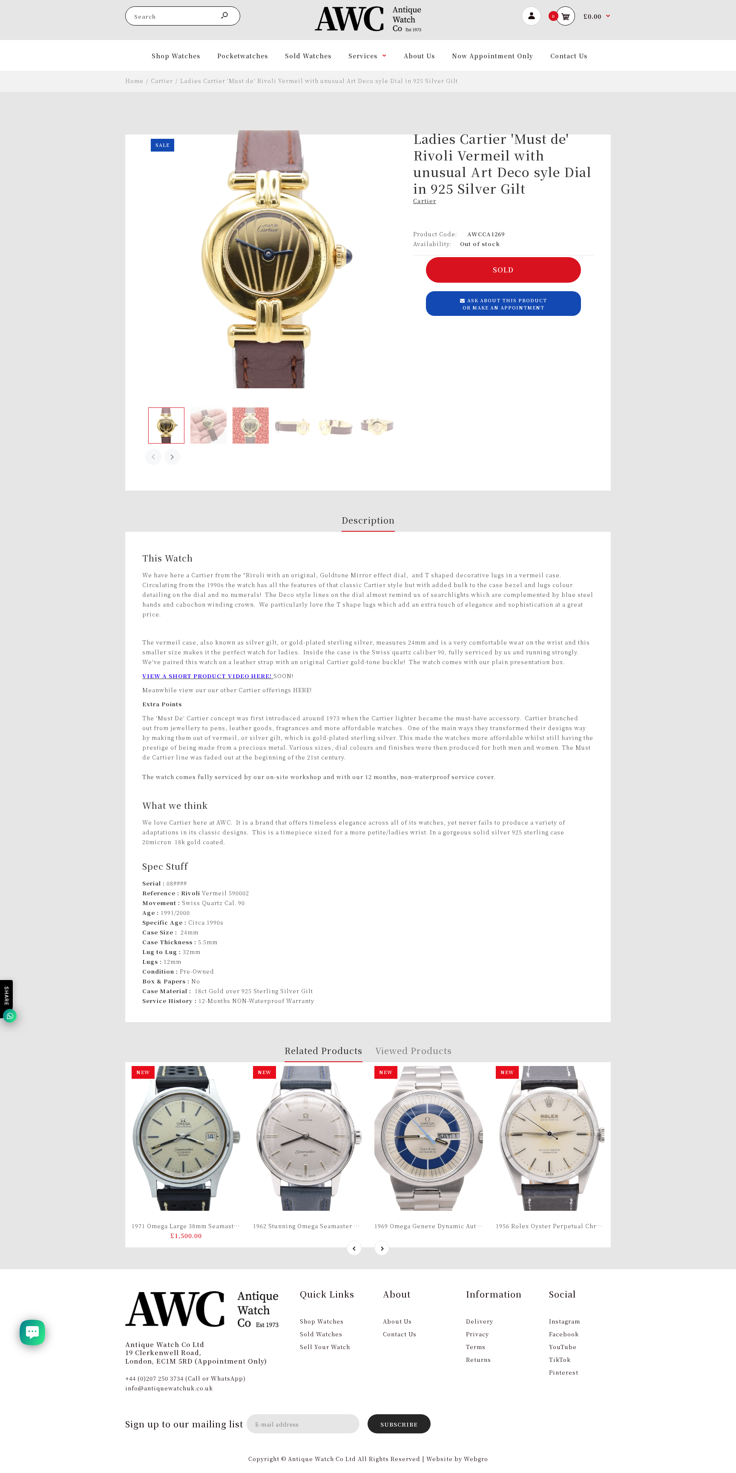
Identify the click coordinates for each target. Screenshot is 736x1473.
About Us (397, 1321)
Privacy (477, 1334)
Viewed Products (413, 1050)
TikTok (560, 1360)
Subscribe (399, 1424)
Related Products (323, 1050)
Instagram (564, 1321)
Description (368, 520)
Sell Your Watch (325, 1347)
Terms (476, 1347)
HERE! (302, 690)
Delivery (479, 1321)
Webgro (476, 1459)
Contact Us (400, 1334)
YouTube (563, 1347)
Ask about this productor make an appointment (505, 304)
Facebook (564, 1334)
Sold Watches (321, 1334)
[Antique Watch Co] (368, 29)
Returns (478, 1360)
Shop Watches (322, 1321)
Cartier (424, 201)
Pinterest (563, 1372)
